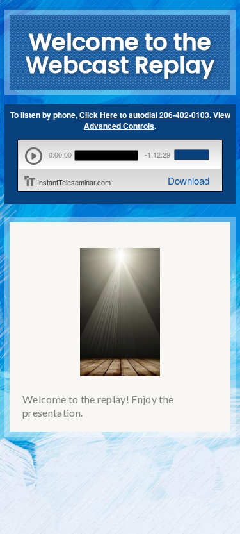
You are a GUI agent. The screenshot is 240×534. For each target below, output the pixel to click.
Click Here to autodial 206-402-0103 (144, 115)
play (33, 156)
